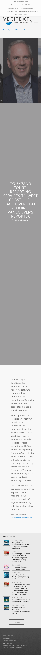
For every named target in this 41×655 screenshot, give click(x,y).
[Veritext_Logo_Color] (17, 21)
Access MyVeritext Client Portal (14, 30)
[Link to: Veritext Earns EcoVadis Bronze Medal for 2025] (6, 599)
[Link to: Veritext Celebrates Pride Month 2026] (6, 567)
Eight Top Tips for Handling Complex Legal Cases (21, 577)
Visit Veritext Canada (21, 14)
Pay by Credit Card (11, 11)
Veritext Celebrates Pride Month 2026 (19, 568)
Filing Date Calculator (27, 8)
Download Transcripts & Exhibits (21, 5)
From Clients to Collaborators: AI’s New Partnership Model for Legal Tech (20, 545)
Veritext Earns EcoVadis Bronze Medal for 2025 (21, 601)
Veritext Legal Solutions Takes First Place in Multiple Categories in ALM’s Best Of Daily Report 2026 (21, 558)
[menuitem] (21, 1)
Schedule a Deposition (21, 1)
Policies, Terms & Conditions (12, 648)
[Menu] (35, 21)
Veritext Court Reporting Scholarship (15, 645)
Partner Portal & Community (27, 11)
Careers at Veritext (9, 641)
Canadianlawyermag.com (21, 517)
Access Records (13, 8)
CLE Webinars (7, 643)
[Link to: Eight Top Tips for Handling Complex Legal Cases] (6, 575)
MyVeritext (6, 638)
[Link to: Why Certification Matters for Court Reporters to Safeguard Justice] (6, 607)
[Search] (30, 21)
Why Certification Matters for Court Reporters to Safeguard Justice (21, 610)
